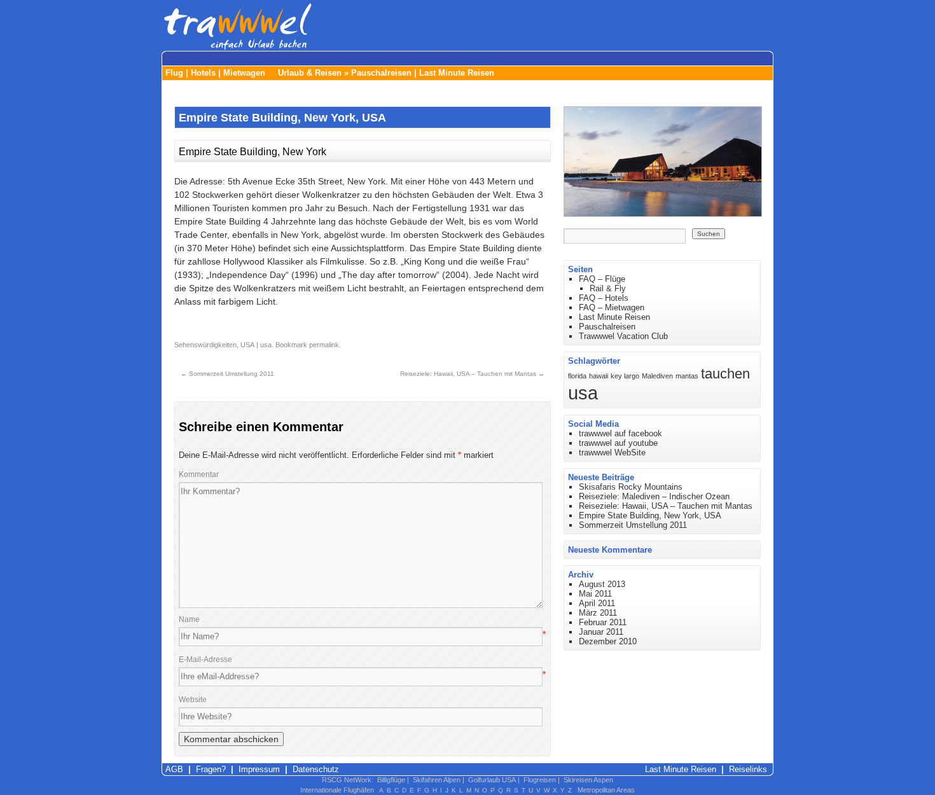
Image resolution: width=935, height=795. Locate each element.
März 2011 (598, 613)
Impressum (259, 769)
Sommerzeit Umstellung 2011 (227, 373)
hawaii (598, 376)
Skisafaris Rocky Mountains (630, 487)
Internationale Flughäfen (337, 790)
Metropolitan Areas (606, 790)
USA (247, 345)
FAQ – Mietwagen (611, 307)
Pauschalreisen (381, 73)
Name (189, 619)
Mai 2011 (595, 593)
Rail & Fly (608, 288)
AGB (174, 769)
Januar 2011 (601, 632)
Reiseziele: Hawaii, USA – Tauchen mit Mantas (472, 373)
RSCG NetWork (346, 780)
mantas (686, 376)
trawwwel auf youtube (618, 443)
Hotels (203, 73)
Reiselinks (748, 769)
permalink (324, 345)
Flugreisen (539, 780)
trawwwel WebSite (612, 452)
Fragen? (211, 769)
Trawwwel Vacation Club (623, 336)
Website (193, 699)
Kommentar (199, 474)
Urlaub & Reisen (310, 73)
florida (577, 376)
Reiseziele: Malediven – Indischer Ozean (654, 496)
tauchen (725, 374)
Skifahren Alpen (437, 780)
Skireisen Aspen (588, 780)
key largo (625, 376)
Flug (174, 73)
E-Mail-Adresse (205, 659)
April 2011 (597, 603)
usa (266, 345)
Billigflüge (391, 780)
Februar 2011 (603, 622)
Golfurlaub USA (492, 780)
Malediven (657, 376)
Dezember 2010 (608, 641)
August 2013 (602, 584)
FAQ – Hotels (603, 298)
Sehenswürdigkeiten (205, 345)
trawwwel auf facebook (620, 433)
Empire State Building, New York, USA (650, 515)
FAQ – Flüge (602, 279)
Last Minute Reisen (456, 73)
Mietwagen (244, 73)
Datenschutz (316, 769)
